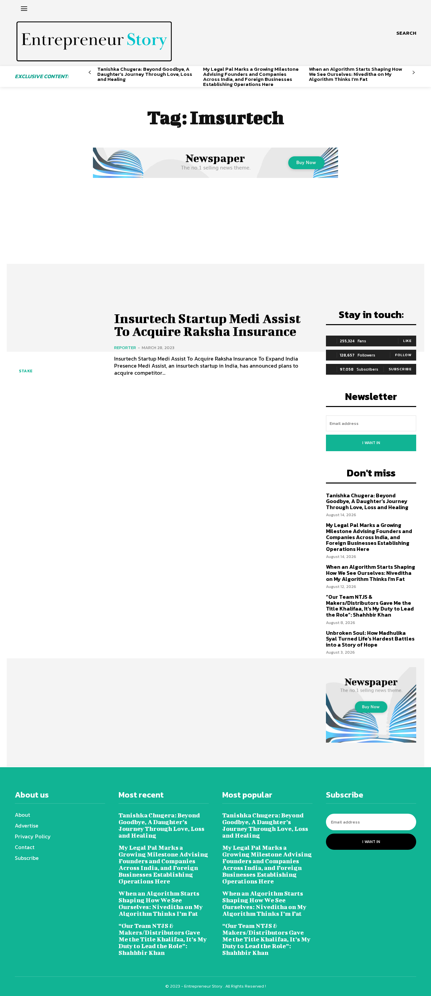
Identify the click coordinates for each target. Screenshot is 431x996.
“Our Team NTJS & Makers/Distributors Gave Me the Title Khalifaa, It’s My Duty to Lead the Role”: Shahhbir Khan (370, 606)
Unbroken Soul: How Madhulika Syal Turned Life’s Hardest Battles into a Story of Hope (370, 639)
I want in (371, 443)
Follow (403, 354)
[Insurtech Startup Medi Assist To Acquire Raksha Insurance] (59, 344)
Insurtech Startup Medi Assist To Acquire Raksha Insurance (207, 325)
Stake (26, 371)
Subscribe (400, 369)
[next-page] (413, 72)
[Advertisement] (215, 230)
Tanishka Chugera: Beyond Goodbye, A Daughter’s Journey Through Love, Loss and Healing (144, 74)
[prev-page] (90, 72)
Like (407, 340)
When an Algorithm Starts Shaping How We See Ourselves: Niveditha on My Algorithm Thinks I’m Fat (355, 74)
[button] (406, 33)
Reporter (125, 347)
